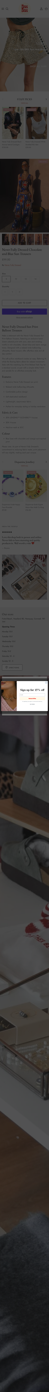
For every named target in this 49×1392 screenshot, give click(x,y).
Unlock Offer (32, 698)
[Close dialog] (46, 682)
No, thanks (32, 704)
